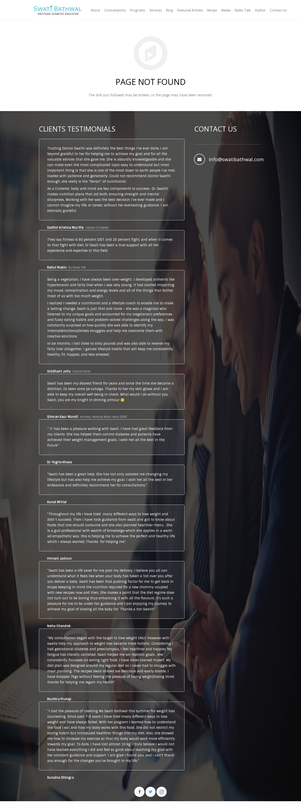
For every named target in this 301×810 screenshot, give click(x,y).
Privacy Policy (190, 805)
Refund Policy (219, 805)
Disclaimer (164, 805)
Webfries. (110, 805)
